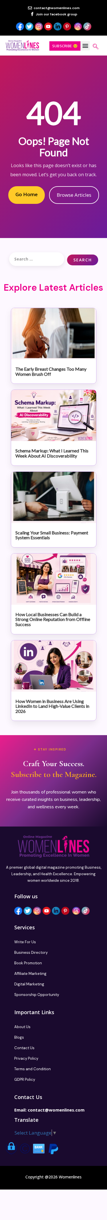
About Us (22, 1026)
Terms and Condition (32, 1069)
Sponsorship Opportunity (36, 994)
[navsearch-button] (95, 47)
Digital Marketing (29, 984)
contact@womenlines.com (56, 1110)
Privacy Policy (26, 1058)
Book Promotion (28, 963)
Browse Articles (74, 195)
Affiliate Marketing (30, 973)
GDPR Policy (24, 1079)
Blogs (19, 1037)
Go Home (26, 194)
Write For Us (25, 942)
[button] (85, 45)
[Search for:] (36, 259)
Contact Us (24, 1047)
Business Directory (31, 952)
